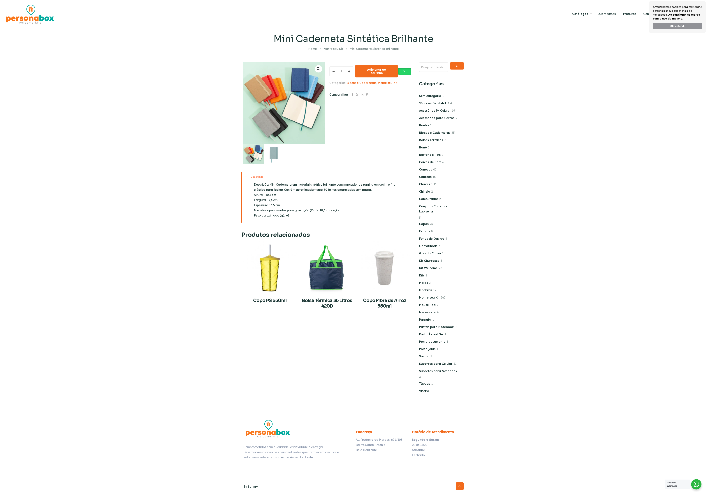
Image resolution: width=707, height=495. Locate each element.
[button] (318, 68)
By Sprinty (250, 486)
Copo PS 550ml (270, 300)
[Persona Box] (30, 14)
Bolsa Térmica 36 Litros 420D (327, 303)
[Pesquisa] (457, 66)
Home (312, 49)
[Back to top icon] (460, 486)
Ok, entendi (677, 25)
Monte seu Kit (333, 49)
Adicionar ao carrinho (376, 71)
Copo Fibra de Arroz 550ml (384, 303)
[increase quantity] (349, 71)
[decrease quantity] (333, 71)
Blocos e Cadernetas (361, 83)
